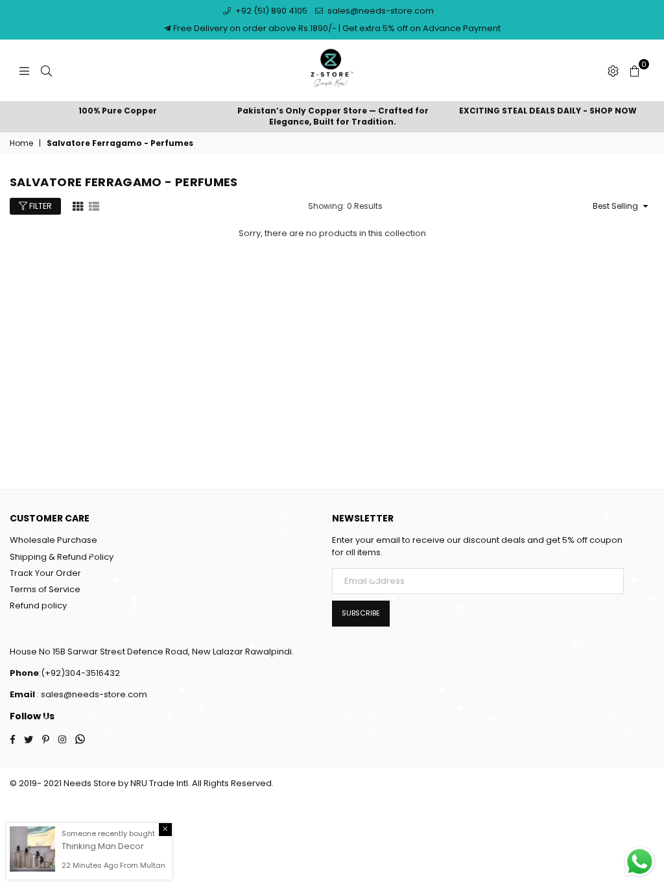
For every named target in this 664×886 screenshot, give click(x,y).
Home (21, 143)
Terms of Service (45, 589)
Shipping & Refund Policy (61, 557)
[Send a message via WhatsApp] (640, 862)
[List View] (94, 205)
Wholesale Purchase (53, 540)
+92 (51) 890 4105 (270, 11)
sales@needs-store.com (380, 11)
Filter (39, 205)
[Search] (46, 70)
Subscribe (361, 613)
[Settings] (613, 70)
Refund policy (38, 605)
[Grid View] (78, 205)
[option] (117, 111)
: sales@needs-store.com (91, 694)
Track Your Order (45, 573)
